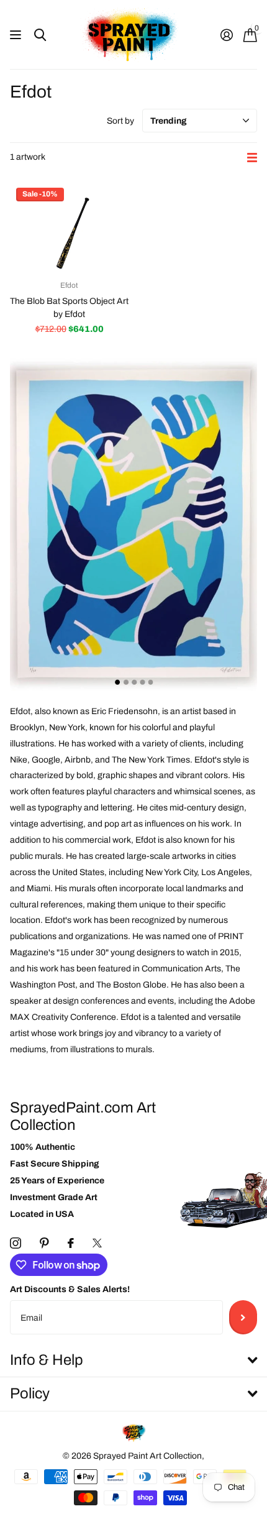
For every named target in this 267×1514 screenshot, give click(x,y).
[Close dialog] (257, 665)
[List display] (252, 157)
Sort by (120, 121)
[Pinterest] (44, 1243)
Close (133, 1360)
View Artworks (17, 35)
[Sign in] (226, 35)
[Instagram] (15, 1243)
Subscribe (243, 1317)
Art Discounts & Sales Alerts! (70, 1289)
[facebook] (71, 1243)
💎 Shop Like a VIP (200, 793)
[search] (40, 35)
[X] (97, 1243)
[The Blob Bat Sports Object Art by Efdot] (69, 225)
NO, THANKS (200, 820)
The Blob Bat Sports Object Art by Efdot (69, 307)
